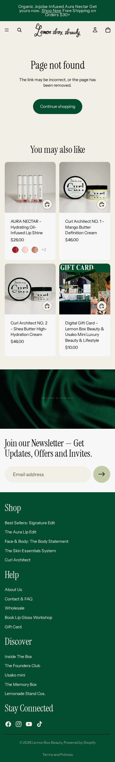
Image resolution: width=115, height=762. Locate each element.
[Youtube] (28, 724)
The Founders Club (22, 666)
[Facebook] (8, 724)
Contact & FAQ (18, 599)
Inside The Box (18, 656)
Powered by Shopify (80, 742)
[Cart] (107, 30)
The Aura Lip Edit (20, 532)
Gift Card (13, 626)
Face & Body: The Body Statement (36, 541)
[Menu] (7, 30)
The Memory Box (21, 684)
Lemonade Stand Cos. (25, 693)
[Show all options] (44, 250)
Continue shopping (57, 106)
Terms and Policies (57, 754)
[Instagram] (18, 724)
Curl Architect (17, 560)
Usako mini (15, 675)
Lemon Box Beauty (47, 742)
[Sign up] (101, 474)
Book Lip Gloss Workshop (28, 617)
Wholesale (14, 608)
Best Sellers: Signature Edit (30, 522)
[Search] (19, 30)
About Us (13, 589)
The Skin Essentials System (30, 550)
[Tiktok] (39, 724)
